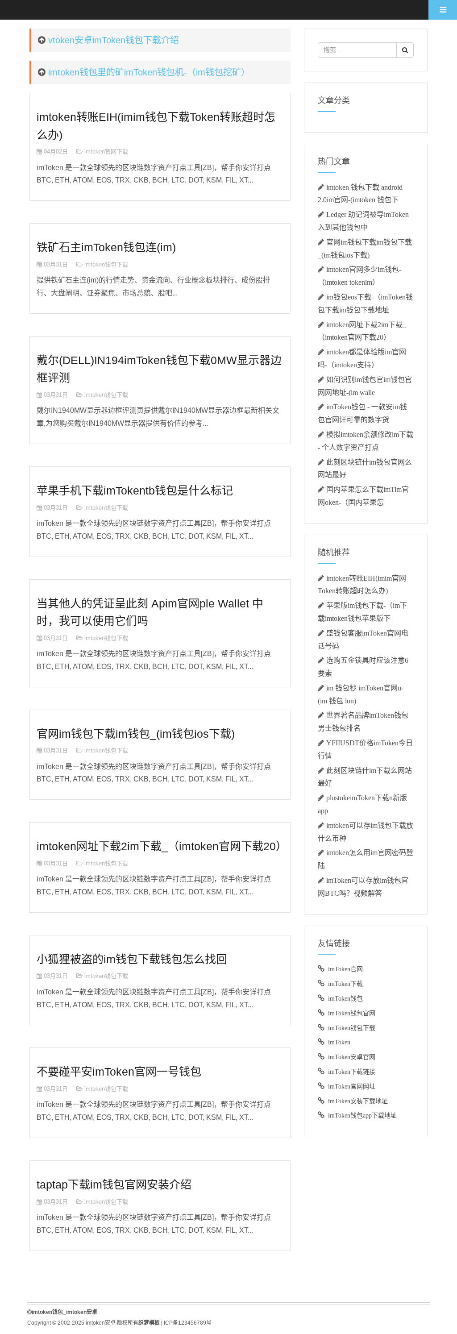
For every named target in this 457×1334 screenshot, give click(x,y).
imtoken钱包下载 (106, 264)
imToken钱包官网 (351, 1013)
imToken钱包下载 (351, 1028)
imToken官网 (345, 969)
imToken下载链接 (351, 1071)
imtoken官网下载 (106, 151)
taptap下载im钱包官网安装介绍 (114, 1184)
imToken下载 (345, 984)
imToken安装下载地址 (358, 1101)
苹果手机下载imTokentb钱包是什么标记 (135, 490)
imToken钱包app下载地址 (362, 1115)
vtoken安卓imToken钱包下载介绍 (113, 40)
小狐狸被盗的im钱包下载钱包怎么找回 (132, 959)
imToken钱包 (345, 998)
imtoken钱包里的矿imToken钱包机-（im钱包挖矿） (149, 72)
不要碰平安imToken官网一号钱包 (119, 1071)
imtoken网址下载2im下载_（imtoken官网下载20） (162, 846)
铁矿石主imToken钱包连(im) (106, 247)
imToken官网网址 (351, 1086)
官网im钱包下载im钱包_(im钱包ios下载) (136, 733)
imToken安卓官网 (351, 1057)
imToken (339, 1042)
